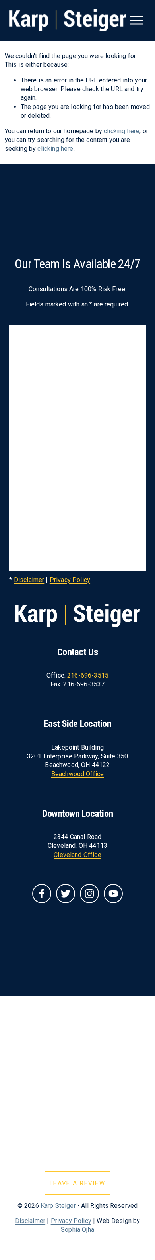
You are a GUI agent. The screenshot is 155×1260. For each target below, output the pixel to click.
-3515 (99, 675)
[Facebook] (41, 893)
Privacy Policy (70, 580)
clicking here (122, 131)
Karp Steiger (58, 1205)
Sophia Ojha (77, 1229)
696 (86, 675)
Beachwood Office (77, 774)
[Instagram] (89, 893)
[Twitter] (65, 893)
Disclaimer (29, 580)
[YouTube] (113, 893)
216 (72, 675)
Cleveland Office (77, 855)
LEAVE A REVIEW (77, 1183)
